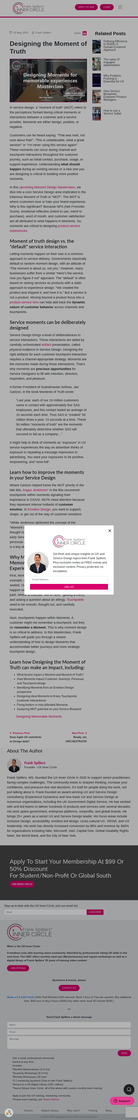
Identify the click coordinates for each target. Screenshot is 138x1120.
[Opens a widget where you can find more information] (122, 1101)
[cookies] (8, 1112)
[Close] (110, 530)
